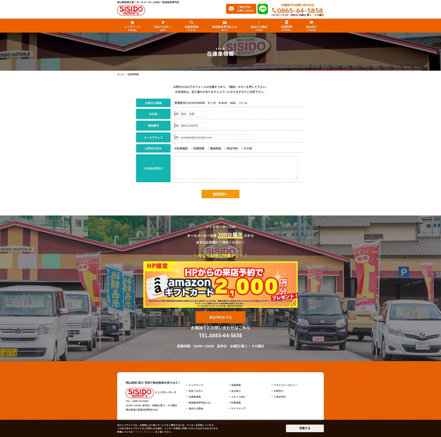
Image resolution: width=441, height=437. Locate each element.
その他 (248, 148)
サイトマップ (238, 408)
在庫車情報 (191, 28)
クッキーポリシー (144, 431)
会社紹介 (311, 28)
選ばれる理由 (259, 28)
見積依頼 (198, 148)
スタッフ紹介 (238, 396)
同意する (304, 428)
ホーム (120, 74)
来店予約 (232, 148)
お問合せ (278, 391)
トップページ (132, 28)
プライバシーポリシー (286, 385)
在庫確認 (182, 148)
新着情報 (236, 402)
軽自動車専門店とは (224, 28)
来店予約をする (220, 317)
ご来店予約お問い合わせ (245, 9)
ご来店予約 (280, 396)
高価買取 (286, 27)
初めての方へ (162, 28)
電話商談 (215, 148)
